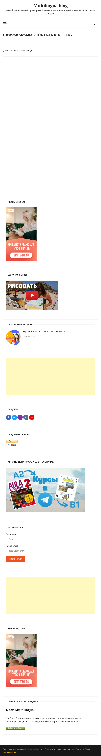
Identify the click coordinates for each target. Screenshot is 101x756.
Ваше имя (11, 534)
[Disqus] (50, 95)
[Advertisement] (50, 376)
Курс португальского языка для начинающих (44, 331)
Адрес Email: (12, 546)
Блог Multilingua (20, 710)
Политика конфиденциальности (59, 749)
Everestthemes (9, 752)
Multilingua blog (50, 5)
